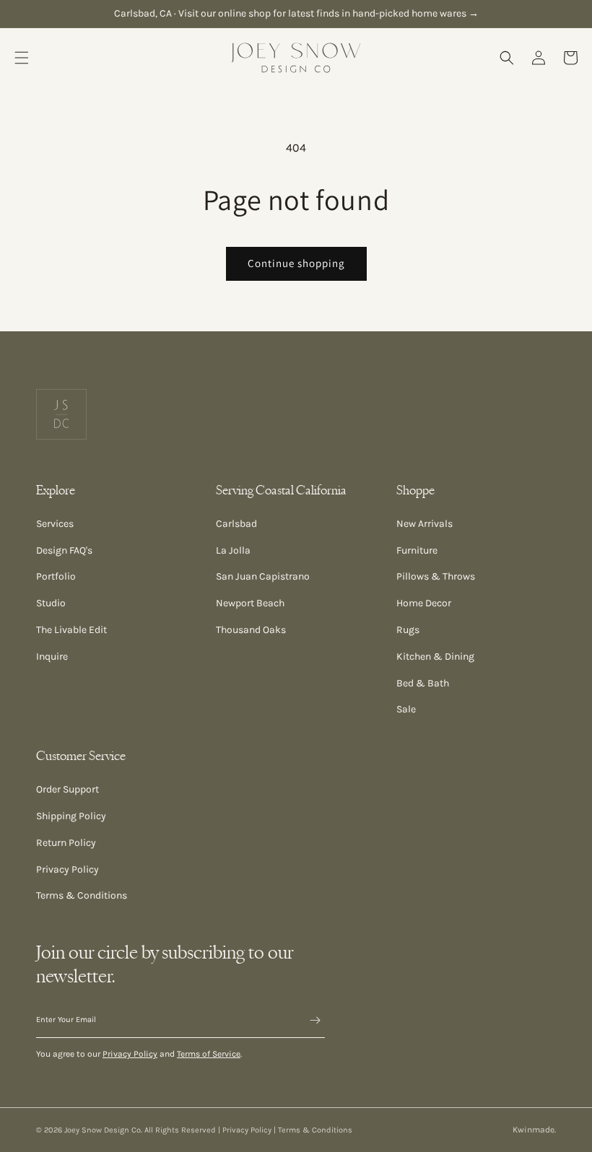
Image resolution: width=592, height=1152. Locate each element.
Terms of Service (208, 1054)
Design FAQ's (64, 550)
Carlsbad (236, 524)
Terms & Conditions (81, 895)
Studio (51, 603)
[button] (22, 58)
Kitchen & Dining (435, 656)
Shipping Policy (71, 816)
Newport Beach (250, 603)
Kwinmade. (534, 1130)
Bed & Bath (422, 683)
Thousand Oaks (251, 630)
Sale (406, 709)
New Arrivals (424, 524)
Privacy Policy (67, 869)
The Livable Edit (71, 630)
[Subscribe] (308, 1020)
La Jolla (233, 550)
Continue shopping (296, 263)
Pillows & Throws (435, 576)
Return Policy (66, 843)
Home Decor (423, 603)
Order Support (67, 789)
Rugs (407, 630)
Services (55, 524)
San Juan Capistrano (263, 576)
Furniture (417, 550)
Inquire (52, 656)
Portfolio (56, 576)
